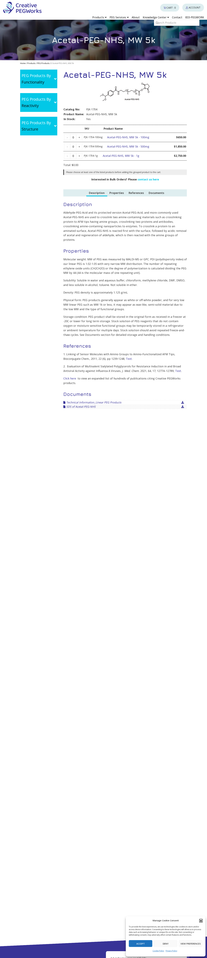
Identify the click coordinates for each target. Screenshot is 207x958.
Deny (166, 943)
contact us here (148, 179)
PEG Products (43, 63)
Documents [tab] (156, 193)
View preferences (190, 943)
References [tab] (136, 193)
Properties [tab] (116, 193)
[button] (200, 920)
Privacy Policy (171, 951)
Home (23, 63)
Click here (69, 378)
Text (129, 359)
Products (31, 63)
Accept (140, 943)
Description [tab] (97, 193)
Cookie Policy (158, 951)
